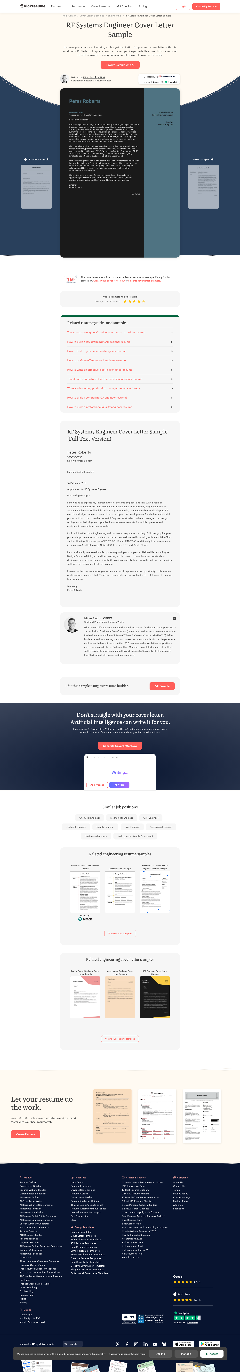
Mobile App (26, 1314)
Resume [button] (76, 6)
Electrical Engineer (76, 826)
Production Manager (96, 836)
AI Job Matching (28, 1287)
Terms (176, 1189)
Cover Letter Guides (81, 1197)
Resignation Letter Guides (85, 1201)
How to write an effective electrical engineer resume (99, 369)
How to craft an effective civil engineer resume (96, 360)
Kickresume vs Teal (132, 1253)
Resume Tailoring (29, 1238)
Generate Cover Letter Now (120, 745)
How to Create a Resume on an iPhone (142, 1182)
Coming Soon (27, 1295)
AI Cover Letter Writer (31, 1201)
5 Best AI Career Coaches (135, 1208)
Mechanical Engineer (121, 817)
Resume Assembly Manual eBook (88, 1208)
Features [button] (56, 6)
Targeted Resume (29, 1242)
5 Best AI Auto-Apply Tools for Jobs (140, 1212)
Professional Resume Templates (88, 1254)
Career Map (26, 1257)
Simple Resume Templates (85, 1250)
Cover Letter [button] (99, 6)
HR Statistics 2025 (132, 1238)
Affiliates (178, 1204)
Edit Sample (162, 686)
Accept (213, 1353)
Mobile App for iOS (30, 1318)
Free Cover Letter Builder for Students (40, 1272)
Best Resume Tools (132, 1219)
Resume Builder (28, 1182)
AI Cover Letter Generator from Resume (41, 1276)
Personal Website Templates (86, 1239)
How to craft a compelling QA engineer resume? (97, 397)
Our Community (79, 1216)
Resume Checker (29, 1231)
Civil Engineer (150, 817)
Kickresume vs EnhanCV (135, 1249)
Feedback (178, 1208)
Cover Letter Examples (83, 1189)
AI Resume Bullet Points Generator (38, 1216)
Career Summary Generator (34, 1223)
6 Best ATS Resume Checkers (137, 1201)
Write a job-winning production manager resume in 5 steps (103, 388)
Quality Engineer (105, 826)
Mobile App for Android (32, 1322)
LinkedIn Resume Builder (33, 1193)
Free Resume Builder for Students (38, 1268)
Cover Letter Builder (30, 1186)
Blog (73, 1219)
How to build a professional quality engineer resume (99, 406)
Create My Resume (206, 6)
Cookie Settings (181, 1197)
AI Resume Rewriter (30, 1208)
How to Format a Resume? (136, 1234)
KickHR (23, 1298)
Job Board (25, 1279)
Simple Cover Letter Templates (87, 1269)
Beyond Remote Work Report (86, 1212)
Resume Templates (81, 1232)
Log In (183, 6)
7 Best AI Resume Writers (135, 1193)
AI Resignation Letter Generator (36, 1204)
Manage (186, 1353)
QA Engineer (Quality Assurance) (135, 836)
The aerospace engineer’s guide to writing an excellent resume (106, 332)
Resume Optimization (31, 1249)
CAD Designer (132, 826)
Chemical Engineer (89, 817)
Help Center (77, 1182)
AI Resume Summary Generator (36, 1219)
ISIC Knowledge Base (133, 1186)
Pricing (142, 6)
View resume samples (120, 933)
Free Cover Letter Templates (86, 1262)
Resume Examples (81, 1186)
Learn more (139, 1353)
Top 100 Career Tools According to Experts (145, 1227)
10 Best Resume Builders (135, 1189)
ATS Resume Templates (83, 1243)
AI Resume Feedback (31, 1253)
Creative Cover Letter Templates (88, 1265)
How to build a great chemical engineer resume (96, 351)
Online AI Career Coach (32, 1264)
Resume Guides (79, 1193)
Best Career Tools (131, 1223)
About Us (178, 1182)
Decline (160, 1353)
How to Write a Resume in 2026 (139, 1231)
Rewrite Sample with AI (120, 64)
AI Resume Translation (31, 1212)
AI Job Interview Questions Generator (39, 1261)
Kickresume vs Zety (132, 1242)
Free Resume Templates (84, 1247)
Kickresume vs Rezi (132, 1246)
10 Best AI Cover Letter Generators (140, 1197)
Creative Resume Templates (86, 1258)
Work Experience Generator (34, 1227)
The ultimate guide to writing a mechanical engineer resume (104, 378)
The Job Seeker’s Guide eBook (87, 1204)
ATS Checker (124, 6)
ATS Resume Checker (31, 1234)
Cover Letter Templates (83, 1235)
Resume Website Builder (33, 1189)
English (73, 1343)
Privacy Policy (180, 1193)
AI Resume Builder (29, 1197)
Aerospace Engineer (161, 826)
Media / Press (180, 1201)
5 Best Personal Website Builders (139, 1204)
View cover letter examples (120, 1038)
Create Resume (25, 1134)
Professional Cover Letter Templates (90, 1273)
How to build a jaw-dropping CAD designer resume (98, 341)
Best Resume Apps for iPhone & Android (143, 1216)
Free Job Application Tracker (35, 1283)
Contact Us (179, 1186)
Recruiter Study (130, 1257)
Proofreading (26, 1291)
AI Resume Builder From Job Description (41, 1246)
